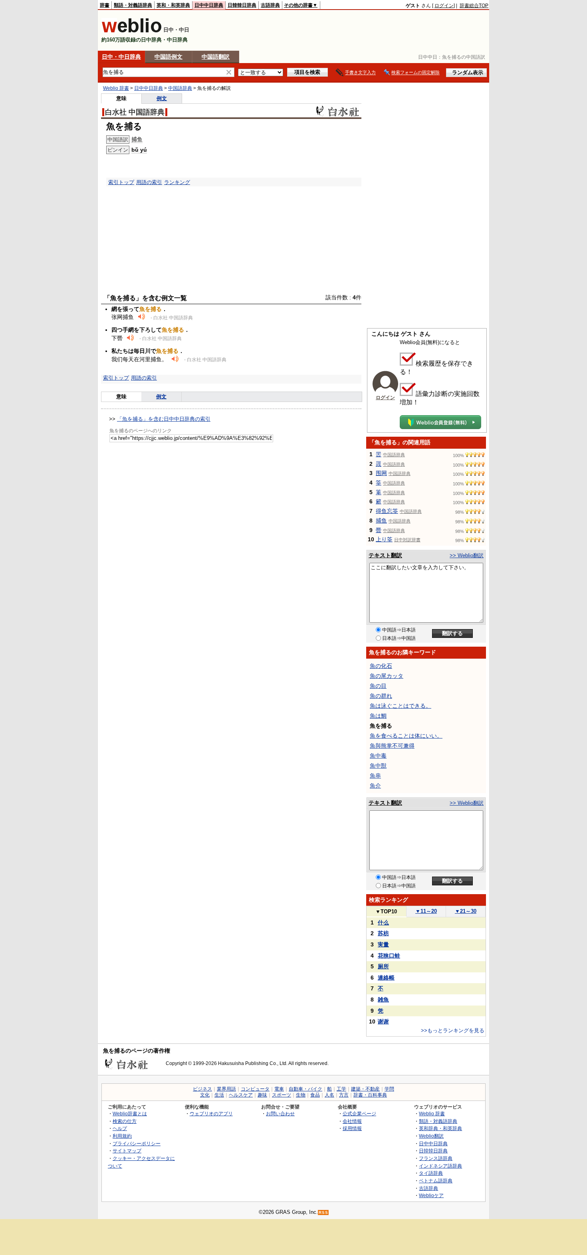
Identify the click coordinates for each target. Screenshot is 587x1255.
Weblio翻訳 (431, 1135)
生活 (219, 1095)
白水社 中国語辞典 (135, 112)
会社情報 (352, 1121)
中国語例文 (168, 56)
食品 (315, 1095)
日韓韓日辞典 (242, 5)
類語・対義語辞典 (133, 5)
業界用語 (226, 1089)
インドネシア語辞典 (440, 1165)
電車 (279, 1089)
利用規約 (122, 1135)
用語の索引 (149, 182)
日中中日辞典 (208, 5)
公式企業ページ (359, 1113)
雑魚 (383, 999)
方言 (344, 1095)
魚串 (375, 775)
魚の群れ (381, 696)
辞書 (104, 5)
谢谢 (383, 1021)
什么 (383, 922)
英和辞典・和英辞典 (440, 1128)
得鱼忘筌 (387, 511)
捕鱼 (137, 139)
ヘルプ (120, 1128)
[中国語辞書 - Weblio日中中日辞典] (131, 31)
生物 (300, 1095)
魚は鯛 (378, 716)
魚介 (375, 785)
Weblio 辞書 (116, 88)
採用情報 (352, 1128)
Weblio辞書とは (130, 1113)
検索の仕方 (125, 1121)
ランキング (177, 182)
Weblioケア (431, 1195)
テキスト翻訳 (385, 555)
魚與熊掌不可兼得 (392, 745)
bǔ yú (139, 149)
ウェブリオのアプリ (211, 1113)
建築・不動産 (365, 1089)
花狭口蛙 (389, 955)
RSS (323, 1212)
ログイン (444, 5)
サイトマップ (127, 1150)
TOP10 (386, 912)
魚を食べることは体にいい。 (406, 735)
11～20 (426, 911)
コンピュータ (255, 1089)
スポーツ (281, 1095)
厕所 (383, 966)
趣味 (262, 1095)
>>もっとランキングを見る (452, 1030)
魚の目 (378, 686)
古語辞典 (270, 5)
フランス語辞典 (435, 1158)
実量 (383, 944)
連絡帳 (386, 977)
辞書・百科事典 (370, 1095)
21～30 (465, 911)
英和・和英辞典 (173, 5)
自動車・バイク (305, 1089)
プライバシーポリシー (137, 1143)
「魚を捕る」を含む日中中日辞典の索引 (163, 419)
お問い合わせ (280, 1113)
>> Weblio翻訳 (467, 555)
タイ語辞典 (431, 1173)
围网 (381, 473)
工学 (341, 1089)
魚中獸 (378, 765)
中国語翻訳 (216, 56)
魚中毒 (378, 755)
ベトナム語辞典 (435, 1180)
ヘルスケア (241, 1095)
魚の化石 (381, 666)
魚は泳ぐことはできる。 (400, 706)
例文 (162, 98)
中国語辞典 (180, 88)
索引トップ (121, 182)
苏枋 (383, 933)
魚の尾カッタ (386, 676)
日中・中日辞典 (121, 56)
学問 (389, 1089)
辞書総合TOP (474, 5)
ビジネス (202, 1089)
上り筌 (384, 539)
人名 (329, 1095)
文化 (205, 1095)
